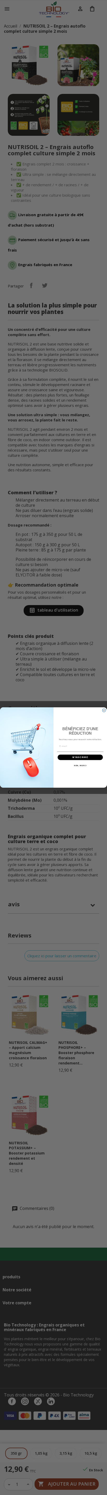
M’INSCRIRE (80, 757)
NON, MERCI (80, 765)
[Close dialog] (104, 710)
